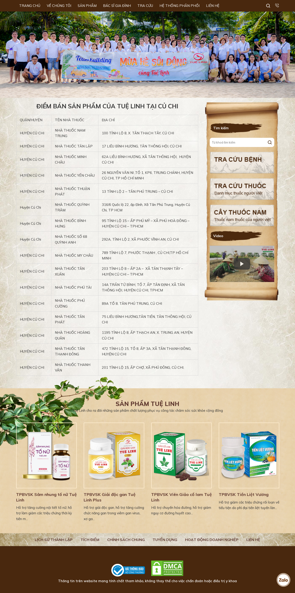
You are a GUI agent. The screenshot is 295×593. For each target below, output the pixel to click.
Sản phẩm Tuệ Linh (147, 404)
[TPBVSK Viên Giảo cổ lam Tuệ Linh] (181, 455)
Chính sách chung (126, 539)
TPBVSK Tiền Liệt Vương (243, 494)
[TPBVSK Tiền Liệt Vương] (249, 455)
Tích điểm (89, 539)
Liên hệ (253, 539)
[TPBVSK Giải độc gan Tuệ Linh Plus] (114, 455)
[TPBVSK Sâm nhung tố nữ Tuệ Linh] (46, 455)
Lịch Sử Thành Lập (54, 539)
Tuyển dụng (165, 539)
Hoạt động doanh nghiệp (212, 539)
